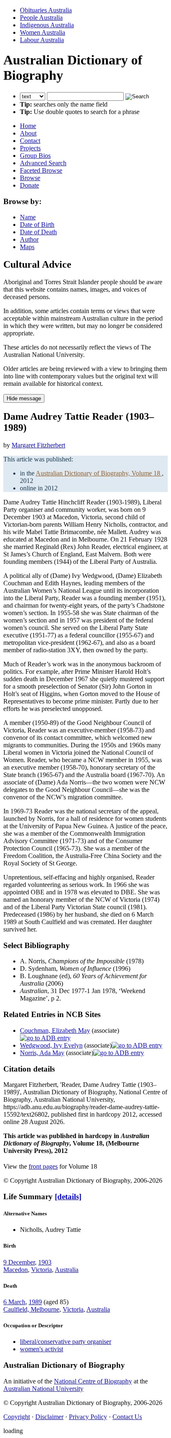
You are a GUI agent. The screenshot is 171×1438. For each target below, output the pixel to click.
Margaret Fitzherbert (38, 445)
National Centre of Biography (93, 1381)
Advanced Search (43, 162)
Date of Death (38, 231)
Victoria (41, 1269)
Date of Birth (37, 224)
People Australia (41, 17)
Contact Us (127, 1416)
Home (28, 125)
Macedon (15, 1269)
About (28, 133)
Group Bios (35, 155)
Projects (30, 148)
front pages (43, 1166)
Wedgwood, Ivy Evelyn (51, 1045)
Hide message (24, 398)
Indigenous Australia (47, 25)
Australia (66, 1269)
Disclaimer (49, 1416)
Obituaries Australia (46, 10)
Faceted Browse (41, 170)
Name (28, 217)
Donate (29, 185)
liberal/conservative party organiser (65, 1341)
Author (29, 239)
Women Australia (42, 32)
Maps (27, 246)
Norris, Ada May (42, 1052)
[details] (68, 1196)
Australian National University (43, 1388)
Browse (30, 177)
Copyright (16, 1416)
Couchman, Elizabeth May (55, 1030)
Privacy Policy (88, 1416)
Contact (30, 140)
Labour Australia (42, 39)
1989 (35, 1301)
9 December (19, 1262)
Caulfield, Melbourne (31, 1309)
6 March (14, 1301)
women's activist (41, 1348)
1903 (44, 1262)
